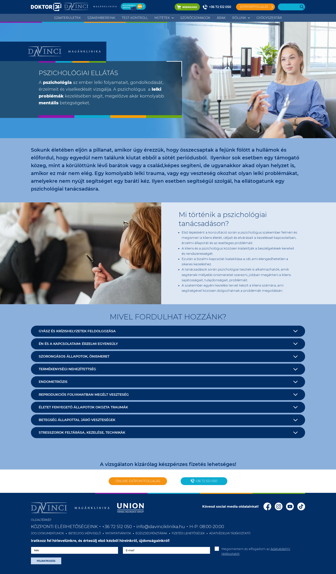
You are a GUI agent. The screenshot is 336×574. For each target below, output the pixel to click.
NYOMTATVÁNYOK (118, 533)
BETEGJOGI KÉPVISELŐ (84, 533)
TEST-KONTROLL (135, 18)
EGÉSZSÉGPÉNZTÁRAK (151, 533)
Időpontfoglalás (254, 7)
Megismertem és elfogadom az (255, 551)
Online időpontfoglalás (138, 481)
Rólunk (239, 18)
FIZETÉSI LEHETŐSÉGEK (188, 533)
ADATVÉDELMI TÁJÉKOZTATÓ (229, 533)
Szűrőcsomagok (195, 18)
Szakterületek (67, 18)
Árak (221, 18)
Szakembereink (101, 18)
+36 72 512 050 (220, 7)
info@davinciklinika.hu (160, 526)
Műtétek (162, 18)
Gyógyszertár (269, 18)
